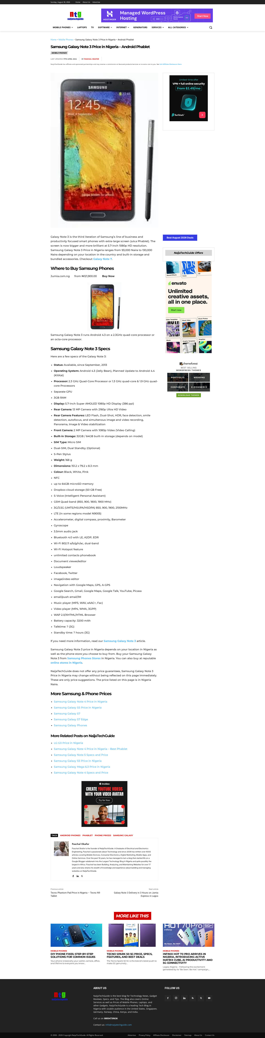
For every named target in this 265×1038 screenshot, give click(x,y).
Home (53, 39)
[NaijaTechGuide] (75, 15)
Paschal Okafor (91, 59)
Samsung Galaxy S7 (67, 713)
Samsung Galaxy (123, 835)
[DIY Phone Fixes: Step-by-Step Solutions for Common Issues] (76, 935)
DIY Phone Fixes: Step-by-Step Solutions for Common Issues (73, 955)
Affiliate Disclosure (161, 1035)
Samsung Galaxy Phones (70, 725)
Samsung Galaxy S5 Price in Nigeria (78, 707)
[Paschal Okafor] (61, 859)
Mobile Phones (66, 39)
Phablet (88, 835)
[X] (183, 59)
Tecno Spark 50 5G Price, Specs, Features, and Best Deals (129, 955)
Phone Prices (103, 835)
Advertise (132, 1035)
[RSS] (193, 998)
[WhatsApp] (197, 59)
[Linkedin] (204, 59)
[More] (211, 59)
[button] (210, 27)
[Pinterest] (190, 59)
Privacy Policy (144, 1035)
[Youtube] (209, 998)
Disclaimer (176, 1035)
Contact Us (209, 1035)
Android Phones (70, 835)
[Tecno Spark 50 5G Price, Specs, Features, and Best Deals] (132, 935)
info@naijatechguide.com (119, 1024)
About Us (198, 1035)
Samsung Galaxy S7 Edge (71, 719)
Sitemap (187, 1035)
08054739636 (111, 1018)
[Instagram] (176, 998)
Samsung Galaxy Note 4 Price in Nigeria (80, 701)
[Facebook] (176, 59)
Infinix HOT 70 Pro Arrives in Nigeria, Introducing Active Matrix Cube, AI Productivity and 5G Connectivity (187, 958)
